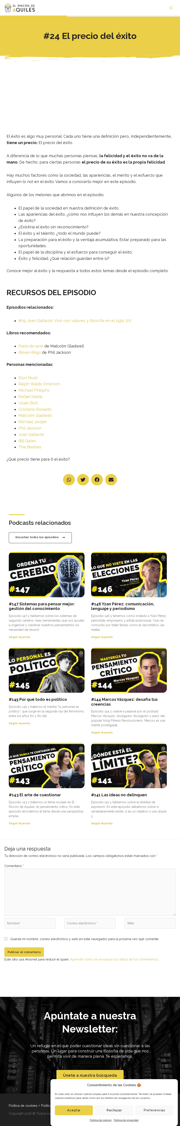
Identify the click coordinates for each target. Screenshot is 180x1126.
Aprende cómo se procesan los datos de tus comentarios (114, 959)
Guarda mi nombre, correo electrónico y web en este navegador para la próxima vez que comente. (84, 939)
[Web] (150, 924)
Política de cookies (101, 1120)
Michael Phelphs (34, 390)
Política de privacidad (126, 1120)
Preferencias (154, 1110)
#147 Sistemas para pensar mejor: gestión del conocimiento (42, 606)
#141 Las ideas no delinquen (119, 795)
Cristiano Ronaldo (35, 409)
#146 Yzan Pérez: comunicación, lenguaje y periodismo (122, 606)
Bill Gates (27, 441)
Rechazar (114, 1110)
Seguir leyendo (19, 637)
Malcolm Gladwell (35, 415)
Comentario (14, 866)
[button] (69, 480)
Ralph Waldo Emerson (39, 384)
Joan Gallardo (31, 434)
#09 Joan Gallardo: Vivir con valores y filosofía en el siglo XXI (74, 320)
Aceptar (74, 1110)
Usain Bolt (28, 403)
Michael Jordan (32, 421)
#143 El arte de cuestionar (35, 795)
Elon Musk (28, 377)
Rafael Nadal (30, 396)
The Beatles (29, 447)
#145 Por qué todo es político (38, 699)
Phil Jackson (29, 428)
